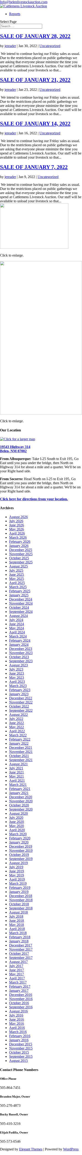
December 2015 (20, 1044)
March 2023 (18, 686)
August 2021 (18, 764)
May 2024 (16, 628)
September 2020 (21, 809)
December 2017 (20, 945)
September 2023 (21, 661)
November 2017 (21, 949)
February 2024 (19, 640)
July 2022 (16, 719)
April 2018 (17, 929)
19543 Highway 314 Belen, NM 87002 (15, 449)
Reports (14, 14)
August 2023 (18, 665)
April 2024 (17, 632)
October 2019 (19, 855)
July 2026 (16, 521)
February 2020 (19, 838)
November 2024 (21, 603)
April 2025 (17, 583)
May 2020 (16, 826)
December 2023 (20, 649)
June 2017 (16, 970)
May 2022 (16, 727)
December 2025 (20, 550)
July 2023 (16, 669)
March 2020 (18, 834)
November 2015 (21, 1048)
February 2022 (19, 739)
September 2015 (21, 1056)
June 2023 (16, 673)
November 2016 (21, 999)
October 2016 (19, 1003)
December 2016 (20, 995)
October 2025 (19, 558)
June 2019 (16, 871)
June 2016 (16, 1019)
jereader (10, 46)
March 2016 (18, 1032)
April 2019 (17, 879)
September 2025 (21, 562)
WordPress (71, 1149)
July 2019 (16, 867)
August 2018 (18, 912)
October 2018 (19, 904)
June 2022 (16, 723)
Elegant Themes (30, 1149)
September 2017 (21, 958)
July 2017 (16, 966)
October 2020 (19, 805)
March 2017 (18, 982)
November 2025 (21, 554)
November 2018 (21, 900)
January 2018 (18, 941)
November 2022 (21, 702)
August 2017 (18, 962)
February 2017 (19, 986)
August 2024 (18, 616)
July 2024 (16, 620)
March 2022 (18, 735)
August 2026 (18, 517)
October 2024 (19, 607)
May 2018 (16, 925)
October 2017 (19, 953)
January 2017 (18, 991)
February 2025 (19, 591)
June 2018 (16, 920)
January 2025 (18, 595)
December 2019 (20, 846)
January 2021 (18, 793)
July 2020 (16, 818)
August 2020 (18, 813)
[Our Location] (17, 439)
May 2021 (16, 776)
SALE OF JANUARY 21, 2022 (35, 80)
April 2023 (17, 682)
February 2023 (19, 690)
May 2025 (16, 579)
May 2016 (16, 1023)
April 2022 (17, 731)
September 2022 (21, 710)
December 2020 (20, 797)
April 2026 (17, 533)
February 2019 (19, 888)
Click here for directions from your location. (34, 499)
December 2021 (20, 747)
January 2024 (18, 644)
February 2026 (19, 542)
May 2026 (16, 529)
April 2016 (17, 1028)
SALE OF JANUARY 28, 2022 (35, 36)
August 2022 (18, 715)
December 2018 (20, 896)
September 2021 (21, 760)
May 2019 (16, 875)
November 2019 (21, 850)
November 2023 (21, 653)
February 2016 (19, 1036)
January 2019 (18, 892)
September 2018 (21, 908)
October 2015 (19, 1052)
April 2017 (17, 978)
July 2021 (16, 768)
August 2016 (18, 1011)
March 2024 (18, 636)
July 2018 (16, 916)
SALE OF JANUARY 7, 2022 (34, 167)
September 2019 (21, 859)
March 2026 (18, 537)
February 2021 (19, 789)
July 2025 (16, 570)
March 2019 (18, 883)
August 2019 (18, 863)
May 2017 (16, 974)
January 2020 (18, 842)
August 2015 (18, 1061)
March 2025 (18, 587)
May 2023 (16, 677)
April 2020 (17, 830)
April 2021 (17, 780)
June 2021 (16, 772)
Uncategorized (49, 46)
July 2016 (16, 1015)
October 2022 (19, 706)
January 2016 (18, 1040)
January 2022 (18, 743)
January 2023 (18, 694)
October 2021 (19, 756)
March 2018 (18, 933)
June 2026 (16, 525)
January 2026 (18, 546)
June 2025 (16, 574)
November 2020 (21, 801)
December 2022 (20, 698)
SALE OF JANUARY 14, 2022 (35, 124)
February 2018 (19, 937)
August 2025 (18, 566)
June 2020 (16, 822)
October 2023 (19, 657)
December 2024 (20, 599)
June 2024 (16, 624)
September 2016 (21, 1007)
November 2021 (21, 752)
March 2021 (18, 785)
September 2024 (21, 612)
